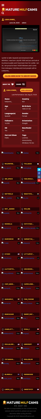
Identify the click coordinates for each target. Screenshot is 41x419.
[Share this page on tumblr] (39, 176)
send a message (26, 90)
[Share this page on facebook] (39, 173)
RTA (15, 406)
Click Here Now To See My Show (20, 76)
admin (24, 23)
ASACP (20, 406)
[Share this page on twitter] (39, 169)
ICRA (25, 406)
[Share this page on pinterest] (39, 180)
